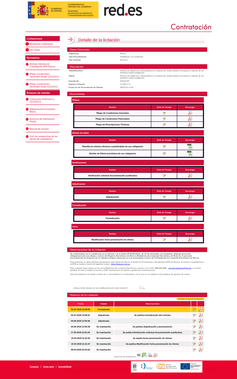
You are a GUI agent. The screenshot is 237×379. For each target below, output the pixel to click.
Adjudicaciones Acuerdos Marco (42, 110)
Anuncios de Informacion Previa (42, 120)
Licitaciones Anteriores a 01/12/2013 (42, 100)
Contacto (34, 366)
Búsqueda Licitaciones (41, 44)
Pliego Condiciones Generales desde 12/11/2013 (44, 75)
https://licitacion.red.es (120, 264)
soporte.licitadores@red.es (179, 268)
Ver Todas (35, 50)
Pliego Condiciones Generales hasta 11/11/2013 (44, 85)
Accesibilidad (64, 366)
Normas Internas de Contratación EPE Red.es (42, 65)
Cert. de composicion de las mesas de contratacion (44, 137)
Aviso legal (48, 366)
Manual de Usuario (39, 129)
